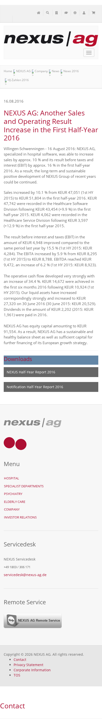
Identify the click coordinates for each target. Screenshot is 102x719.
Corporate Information (32, 670)
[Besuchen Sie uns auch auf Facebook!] (17, 19)
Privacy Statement (28, 664)
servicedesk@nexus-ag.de (25, 574)
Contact (20, 659)
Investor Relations (20, 517)
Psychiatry (13, 494)
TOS (17, 675)
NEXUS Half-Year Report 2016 (31, 372)
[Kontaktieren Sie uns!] (8, 19)
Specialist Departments (24, 486)
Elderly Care (14, 501)
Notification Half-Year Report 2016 (35, 386)
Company (12, 509)
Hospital (11, 478)
